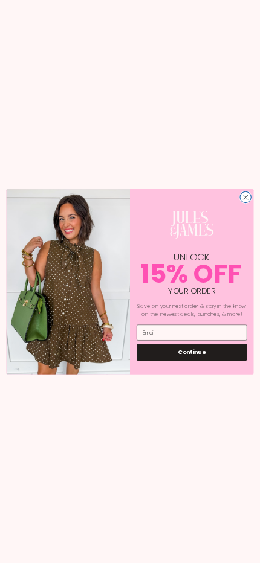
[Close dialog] (245, 196)
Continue (192, 352)
